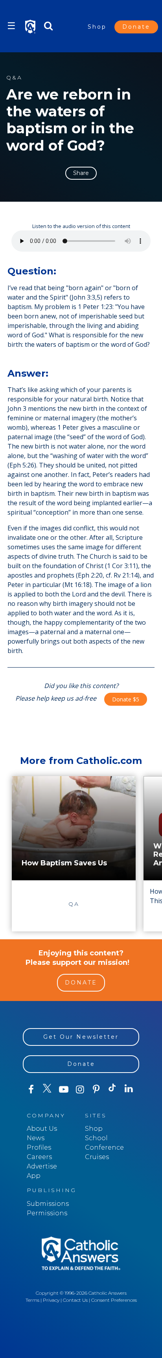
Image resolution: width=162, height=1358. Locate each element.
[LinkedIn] (129, 1089)
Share (81, 173)
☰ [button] (11, 25)
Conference (104, 1147)
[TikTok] (112, 1089)
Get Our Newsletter (81, 1036)
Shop (97, 26)
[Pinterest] (96, 1089)
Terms (32, 1300)
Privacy (51, 1300)
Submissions (48, 1203)
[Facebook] (31, 1089)
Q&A (14, 77)
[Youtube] (63, 1089)
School (96, 1138)
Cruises (97, 1157)
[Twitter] (47, 1089)
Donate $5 (125, 699)
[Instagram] (80, 1089)
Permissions (47, 1213)
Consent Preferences (114, 1300)
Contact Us (75, 1300)
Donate (136, 26)
